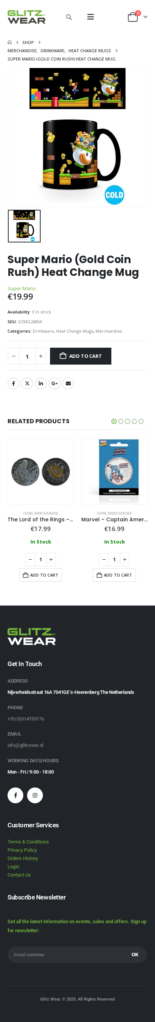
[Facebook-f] (15, 795)
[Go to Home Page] (10, 42)
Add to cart (85, 356)
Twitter (27, 383)
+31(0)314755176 (26, 719)
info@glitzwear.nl (25, 745)
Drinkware (43, 331)
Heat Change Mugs (74, 331)
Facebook (14, 383)
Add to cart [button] (44, 575)
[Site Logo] (27, 17)
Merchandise (109, 331)
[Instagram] (35, 795)
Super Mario (22, 288)
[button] (69, 17)
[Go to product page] (40, 471)
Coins (28, 513)
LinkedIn (41, 383)
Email (68, 383)
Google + (55, 383)
